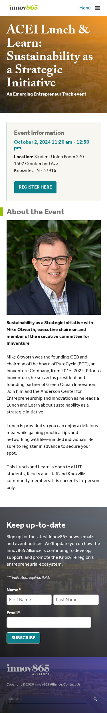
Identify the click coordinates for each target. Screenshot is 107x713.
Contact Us (71, 684)
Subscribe (23, 637)
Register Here (35, 187)
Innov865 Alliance (48, 684)
